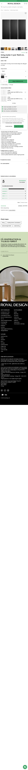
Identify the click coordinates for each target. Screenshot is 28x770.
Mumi (2, 341)
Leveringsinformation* (6, 315)
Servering (16, 315)
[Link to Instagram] (8, 390)
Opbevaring (16, 322)
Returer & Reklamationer (6, 317)
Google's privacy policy (17, 122)
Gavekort (3, 327)
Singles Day (3, 346)
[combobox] (14, 71)
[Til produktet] (14, 92)
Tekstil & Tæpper (18, 318)
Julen (2, 351)
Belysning (16, 313)
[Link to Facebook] (5, 390)
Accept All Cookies (19, 126)
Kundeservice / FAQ (5, 312)
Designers (3, 325)
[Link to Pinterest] (2, 390)
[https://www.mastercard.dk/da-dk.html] (2, 395)
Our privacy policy (8, 122)
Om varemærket (5, 163)
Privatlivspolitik (4, 322)
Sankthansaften (4, 344)
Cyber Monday (4, 349)
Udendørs (3, 339)
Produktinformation (6, 160)
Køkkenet (16, 320)
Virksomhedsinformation (6, 320)
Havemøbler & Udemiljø (19, 323)
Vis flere (14, 103)
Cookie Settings (8, 126)
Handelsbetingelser (5, 313)
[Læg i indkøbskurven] (25, 92)
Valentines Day (4, 336)
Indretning (16, 317)
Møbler (15, 312)
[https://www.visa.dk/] (5, 395)
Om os (2, 318)
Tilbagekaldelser (4, 330)
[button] (24, 3)
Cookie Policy (4, 323)
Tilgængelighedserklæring (6, 328)
